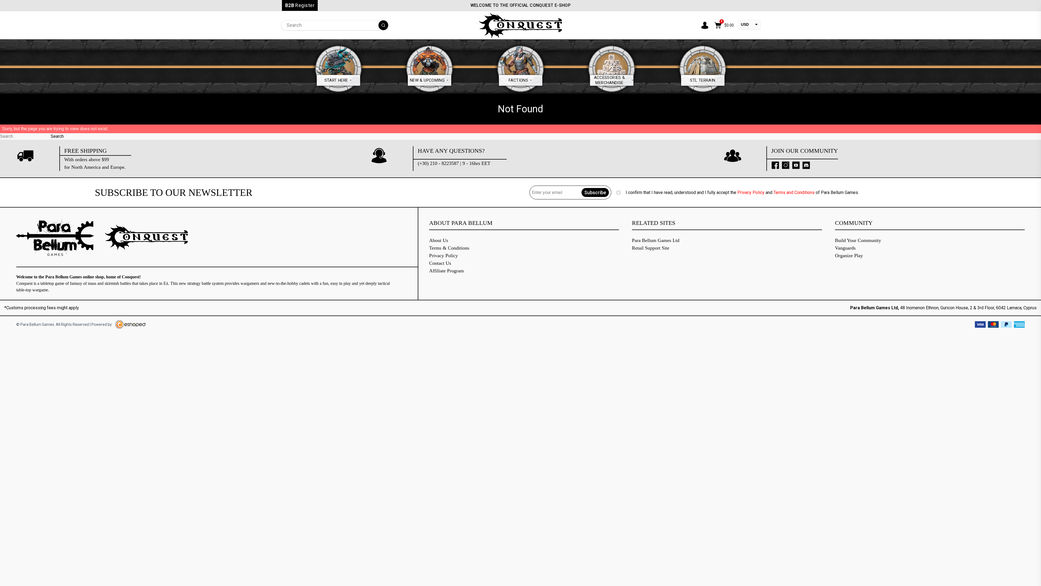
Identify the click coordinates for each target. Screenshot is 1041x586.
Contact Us (440, 263)
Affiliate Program (446, 270)
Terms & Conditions (449, 248)
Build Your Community (858, 240)
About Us (438, 240)
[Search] (383, 25)
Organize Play (849, 255)
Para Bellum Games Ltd (655, 240)
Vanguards (845, 248)
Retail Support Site (650, 248)
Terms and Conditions (794, 192)
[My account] (705, 25)
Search (57, 136)
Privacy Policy (750, 192)
